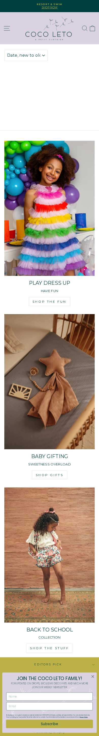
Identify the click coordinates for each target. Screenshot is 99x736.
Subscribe (49, 723)
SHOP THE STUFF (49, 648)
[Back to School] (49, 555)
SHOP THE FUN (49, 301)
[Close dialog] (93, 676)
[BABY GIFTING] (49, 381)
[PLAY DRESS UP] (49, 208)
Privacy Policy (84, 717)
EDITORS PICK (48, 664)
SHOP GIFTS (49, 475)
